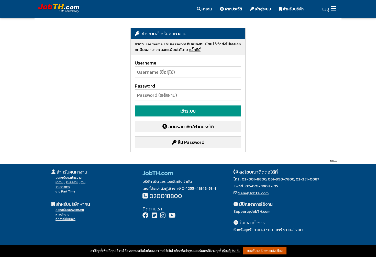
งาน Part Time (65, 191)
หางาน (206, 9)
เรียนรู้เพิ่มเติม (231, 251)
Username (145, 62)
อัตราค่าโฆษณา (65, 219)
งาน (83, 182)
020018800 (165, 195)
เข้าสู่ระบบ (262, 9)
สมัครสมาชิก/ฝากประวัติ (190, 126)
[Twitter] (154, 215)
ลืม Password (190, 142)
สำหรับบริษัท (293, 9)
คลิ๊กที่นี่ (195, 49)
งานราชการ (63, 187)
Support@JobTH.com (252, 211)
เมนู (325, 8)
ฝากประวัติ (233, 9)
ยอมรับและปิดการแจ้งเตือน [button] (265, 251)
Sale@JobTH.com (253, 193)
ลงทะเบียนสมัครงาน (69, 177)
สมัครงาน (72, 182)
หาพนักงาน (62, 214)
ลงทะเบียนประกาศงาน (70, 210)
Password (145, 85)
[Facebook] (145, 215)
